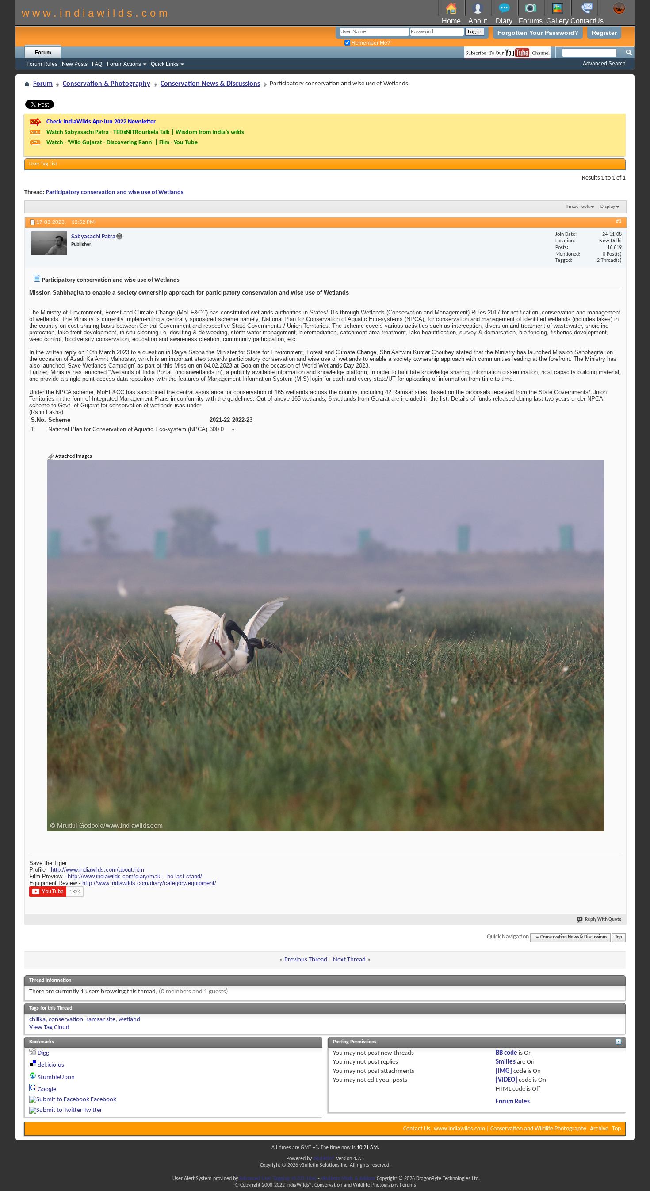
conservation (66, 1019)
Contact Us (416, 1129)
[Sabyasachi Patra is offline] (49, 243)
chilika (37, 1019)
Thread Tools (577, 206)
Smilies (506, 1062)
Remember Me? (370, 43)
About (477, 21)
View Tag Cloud (49, 1027)
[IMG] (504, 1071)
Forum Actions (124, 64)
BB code (506, 1053)
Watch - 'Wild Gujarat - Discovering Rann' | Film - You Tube (122, 142)
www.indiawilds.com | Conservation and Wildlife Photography (510, 1129)
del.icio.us (51, 1065)
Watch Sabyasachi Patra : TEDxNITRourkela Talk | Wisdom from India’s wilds (145, 132)
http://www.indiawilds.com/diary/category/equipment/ (149, 883)
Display (607, 206)
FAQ (97, 64)
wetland (129, 1019)
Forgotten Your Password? (537, 32)
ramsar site (100, 1019)
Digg (43, 1053)
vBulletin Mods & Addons (348, 1178)
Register (604, 32)
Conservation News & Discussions (210, 84)
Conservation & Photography (106, 84)
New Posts (75, 64)
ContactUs (587, 21)
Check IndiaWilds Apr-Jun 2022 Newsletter (101, 122)
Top (618, 937)
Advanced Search (604, 64)
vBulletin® (324, 1158)
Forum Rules (42, 64)
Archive (599, 1129)
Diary (504, 21)
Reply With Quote (603, 919)
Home (451, 21)
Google (47, 1089)
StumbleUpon (56, 1077)
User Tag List (43, 164)
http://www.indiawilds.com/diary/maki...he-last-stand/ (135, 876)
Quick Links (165, 64)
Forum (43, 53)
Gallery (557, 21)
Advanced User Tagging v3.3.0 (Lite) (278, 1178)
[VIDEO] (506, 1080)
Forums (531, 21)
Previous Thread (305, 960)
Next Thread (349, 960)
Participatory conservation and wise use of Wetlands (115, 192)
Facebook (103, 1099)
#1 (619, 221)
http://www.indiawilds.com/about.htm (97, 869)
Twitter (93, 1110)
